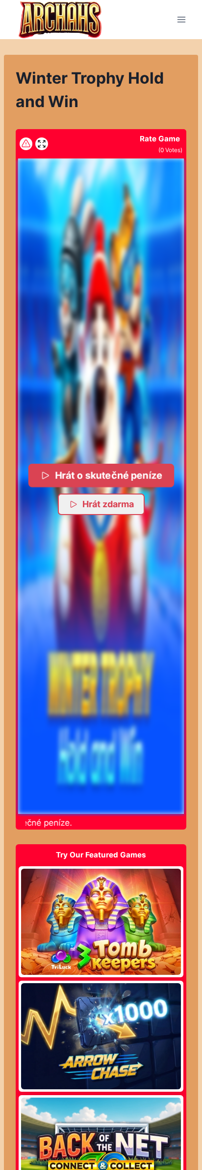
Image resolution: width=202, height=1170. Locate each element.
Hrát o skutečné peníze (108, 475)
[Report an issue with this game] (26, 143)
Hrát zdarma (108, 504)
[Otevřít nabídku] (181, 19)
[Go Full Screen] (41, 143)
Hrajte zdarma (101, 921)
